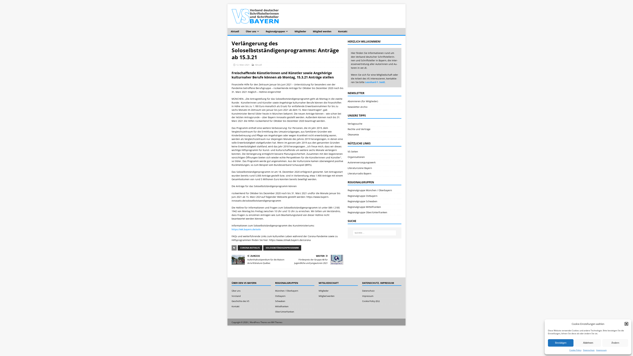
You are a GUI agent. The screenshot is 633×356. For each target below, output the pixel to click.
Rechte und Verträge (359, 129)
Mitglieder (300, 31)
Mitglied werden (322, 31)
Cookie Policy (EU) (371, 301)
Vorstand (236, 296)
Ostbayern (280, 296)
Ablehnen (588, 342)
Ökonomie (353, 134)
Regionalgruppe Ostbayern (362, 195)
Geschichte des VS (240, 301)
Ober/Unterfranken (284, 311)
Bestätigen (560, 342)
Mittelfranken (281, 306)
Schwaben (280, 301)
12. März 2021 (243, 64)
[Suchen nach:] (374, 233)
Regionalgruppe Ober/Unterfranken (367, 212)
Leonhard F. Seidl (375, 82)
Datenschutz (589, 350)
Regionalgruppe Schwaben (362, 201)
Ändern (615, 342)
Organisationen (356, 157)
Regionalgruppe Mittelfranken (364, 206)
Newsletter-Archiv (357, 106)
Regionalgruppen (275, 31)
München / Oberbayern (286, 290)
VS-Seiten (353, 151)
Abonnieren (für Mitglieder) (363, 101)
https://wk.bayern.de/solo (246, 229)
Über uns (251, 31)
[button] (626, 324)
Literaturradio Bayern (359, 173)
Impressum (601, 350)
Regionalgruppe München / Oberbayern (370, 190)
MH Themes (276, 322)
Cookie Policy (575, 350)
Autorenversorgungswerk (362, 162)
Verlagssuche (355, 123)
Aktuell (235, 31)
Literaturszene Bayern (360, 168)
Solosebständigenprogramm (282, 247)
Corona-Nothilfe (250, 247)
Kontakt (342, 31)
